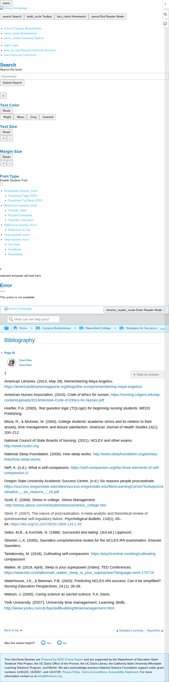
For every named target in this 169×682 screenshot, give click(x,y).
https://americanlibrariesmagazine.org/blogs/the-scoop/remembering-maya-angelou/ (73, 387)
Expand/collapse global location (162, 327)
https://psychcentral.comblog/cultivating (123, 554)
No (65, 643)
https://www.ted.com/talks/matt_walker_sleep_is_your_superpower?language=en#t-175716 (79, 573)
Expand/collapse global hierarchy (9, 328)
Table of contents (147, 374)
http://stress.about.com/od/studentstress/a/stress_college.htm (55, 505)
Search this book (11, 69)
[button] (14, 249)
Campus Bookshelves (56, 328)
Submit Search (12, 82)
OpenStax (25, 360)
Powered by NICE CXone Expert (62, 659)
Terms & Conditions (94, 672)
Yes (49, 643)
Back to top (11, 630)
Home (23, 328)
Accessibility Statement (123, 672)
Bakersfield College (98, 328)
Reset (6, 110)
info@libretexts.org (49, 676)
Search (11, 319)
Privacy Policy (71, 672)
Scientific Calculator (21, 220)
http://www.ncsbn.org (21, 446)
